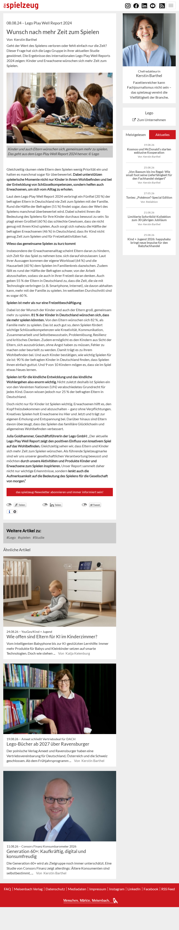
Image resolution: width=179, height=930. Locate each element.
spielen (25, 537)
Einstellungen (14, 512)
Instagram (116, 889)
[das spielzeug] (20, 5)
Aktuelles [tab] (162, 134)
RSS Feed (168, 889)
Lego (12, 537)
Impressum (97, 889)
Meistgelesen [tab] (136, 134)
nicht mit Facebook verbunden (9, 505)
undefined (45, 505)
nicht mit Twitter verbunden (84, 505)
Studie (39, 537)
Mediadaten (77, 889)
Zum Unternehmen (151, 120)
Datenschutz (55, 889)
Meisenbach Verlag (28, 889)
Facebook (151, 889)
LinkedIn (134, 889)
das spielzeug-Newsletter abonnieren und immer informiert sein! (59, 492)
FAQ (7, 889)
